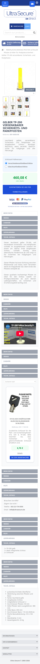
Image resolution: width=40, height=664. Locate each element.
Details (20, 453)
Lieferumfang (9, 232)
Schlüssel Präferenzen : (14, 159)
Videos (6, 218)
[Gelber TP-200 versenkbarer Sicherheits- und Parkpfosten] (6, 99)
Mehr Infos (7, 213)
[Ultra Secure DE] (20, 14)
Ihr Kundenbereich (10, 642)
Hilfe (5, 228)
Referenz (6, 135)
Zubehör (6, 223)
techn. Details (9, 237)
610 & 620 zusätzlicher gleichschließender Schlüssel (20, 421)
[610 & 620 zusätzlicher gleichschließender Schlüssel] (20, 401)
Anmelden (21, 37)
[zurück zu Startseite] (2, 49)
